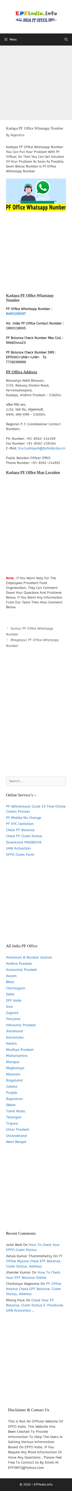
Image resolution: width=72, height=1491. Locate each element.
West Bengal (16, 1142)
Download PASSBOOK (24, 842)
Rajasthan (14, 1099)
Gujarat (12, 1013)
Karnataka (15, 1037)
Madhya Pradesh (20, 1050)
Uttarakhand (16, 1136)
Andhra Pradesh (19, 964)
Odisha (11, 1086)
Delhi (10, 994)
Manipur (13, 1062)
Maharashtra (16, 1056)
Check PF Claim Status (24, 836)
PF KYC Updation (20, 824)
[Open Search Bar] (66, 39)
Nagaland (14, 1080)
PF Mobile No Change (23, 818)
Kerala (11, 1043)
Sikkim (11, 1105)
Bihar (10, 982)
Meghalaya (15, 1068)
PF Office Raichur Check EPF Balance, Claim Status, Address (33, 1289)
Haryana (13, 1019)
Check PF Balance (20, 830)
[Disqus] (36, 716)
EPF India (13, 1000)
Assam (11, 976)
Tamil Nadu (15, 1111)
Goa (9, 1006)
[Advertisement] (36, 84)
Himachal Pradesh (21, 1025)
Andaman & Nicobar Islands (29, 957)
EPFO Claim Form (20, 855)
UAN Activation (18, 848)
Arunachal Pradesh (21, 970)
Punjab (11, 1093)
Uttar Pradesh (17, 1129)
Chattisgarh (15, 988)
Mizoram (13, 1074)
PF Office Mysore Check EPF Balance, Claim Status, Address (34, 1261)
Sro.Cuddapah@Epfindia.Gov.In (41, 448)
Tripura (12, 1123)
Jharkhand (14, 1031)
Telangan (13, 1117)
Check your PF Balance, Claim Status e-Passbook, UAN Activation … (35, 1305)
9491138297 (16, 314)
